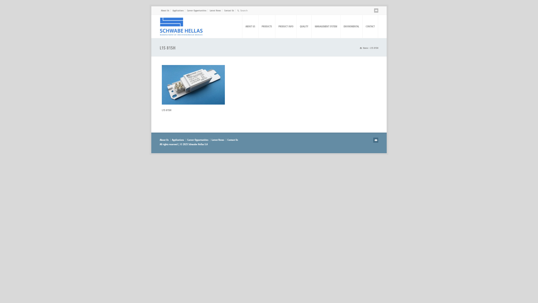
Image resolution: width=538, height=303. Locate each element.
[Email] (376, 10)
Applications (178, 10)
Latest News (215, 10)
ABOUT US (250, 26)
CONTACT (370, 26)
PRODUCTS (267, 26)
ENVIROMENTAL (351, 26)
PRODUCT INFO (285, 26)
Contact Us (229, 10)
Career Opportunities (196, 10)
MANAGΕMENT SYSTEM (326, 26)
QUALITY (304, 26)
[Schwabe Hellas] (181, 26)
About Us (165, 10)
